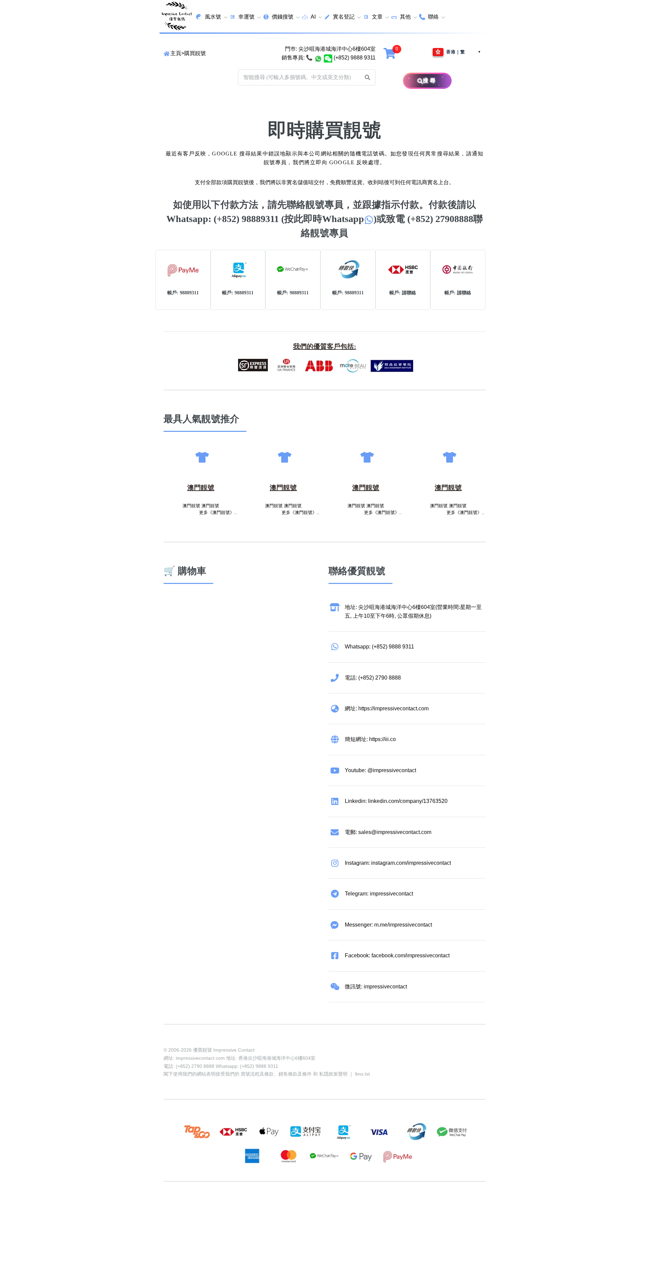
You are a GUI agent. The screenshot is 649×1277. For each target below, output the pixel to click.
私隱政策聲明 (333, 1074)
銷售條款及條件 (295, 1074)
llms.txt (362, 1074)
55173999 (227, 1207)
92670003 (201, 1207)
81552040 (278, 1207)
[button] (367, 77)
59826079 (304, 1207)
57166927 (253, 1207)
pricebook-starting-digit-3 (225, 1216)
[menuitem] (211, 17)
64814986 (381, 1207)
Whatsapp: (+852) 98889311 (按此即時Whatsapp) (271, 219)
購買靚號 (195, 53)
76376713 (407, 1207)
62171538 (176, 1207)
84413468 (330, 1207)
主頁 (175, 53)
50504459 (355, 1207)
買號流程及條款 (257, 1074)
